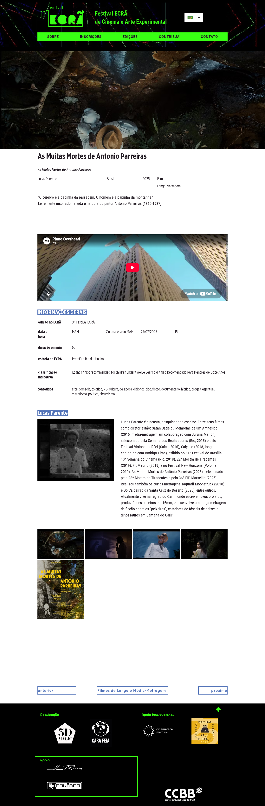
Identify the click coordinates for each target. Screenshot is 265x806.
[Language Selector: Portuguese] (193, 17)
